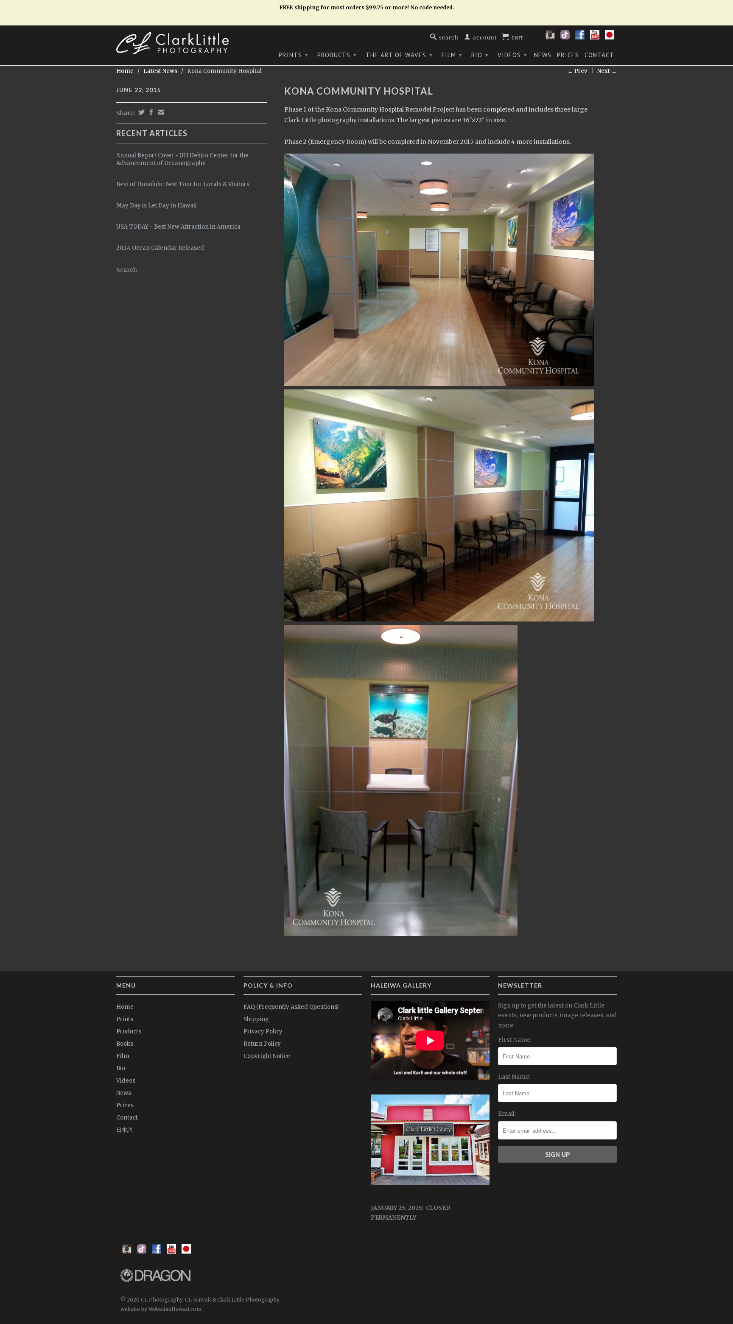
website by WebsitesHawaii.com (160, 1309)
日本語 (124, 1130)
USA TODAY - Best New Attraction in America (178, 226)
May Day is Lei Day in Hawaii (156, 205)
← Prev (577, 71)
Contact (599, 55)
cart (516, 36)
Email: (507, 1113)
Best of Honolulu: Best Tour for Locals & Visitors (182, 184)
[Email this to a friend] (160, 112)
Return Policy (262, 1043)
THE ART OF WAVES (399, 55)
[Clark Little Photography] (175, 43)
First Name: (515, 1040)
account (484, 37)
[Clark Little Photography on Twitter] (565, 37)
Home (125, 1006)
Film (452, 55)
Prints (293, 55)
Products (337, 55)
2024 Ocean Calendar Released (160, 248)
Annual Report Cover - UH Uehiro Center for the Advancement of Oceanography (182, 159)
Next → (607, 71)
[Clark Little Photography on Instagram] (550, 37)
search (448, 37)
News (542, 55)
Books (124, 1043)
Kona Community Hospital (358, 91)
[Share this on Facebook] (150, 112)
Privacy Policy (263, 1031)
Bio (480, 55)
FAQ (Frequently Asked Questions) (291, 1006)
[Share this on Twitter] (140, 112)
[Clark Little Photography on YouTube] (594, 37)
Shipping (256, 1019)
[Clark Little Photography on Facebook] (580, 37)
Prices (568, 55)
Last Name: (514, 1076)
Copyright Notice (266, 1056)
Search (126, 270)
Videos (512, 55)
